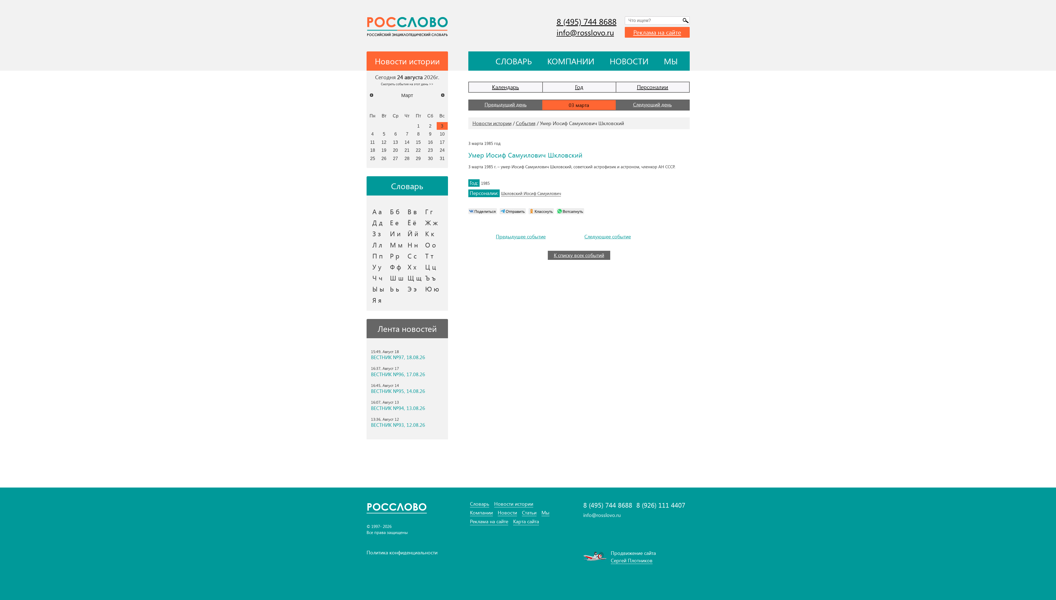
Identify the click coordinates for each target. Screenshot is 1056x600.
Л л (377, 244)
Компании (570, 61)
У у (376, 266)
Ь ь (394, 288)
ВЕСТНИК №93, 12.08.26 (398, 425)
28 (407, 158)
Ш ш (396, 277)
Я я (376, 300)
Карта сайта (526, 521)
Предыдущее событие (521, 236)
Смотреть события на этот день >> (407, 84)
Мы (671, 61)
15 (418, 142)
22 (418, 150)
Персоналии (652, 86)
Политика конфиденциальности (402, 552)
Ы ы (378, 288)
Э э (412, 288)
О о (430, 244)
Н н (413, 244)
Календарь (505, 86)
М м (396, 244)
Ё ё (412, 222)
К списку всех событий (579, 255)
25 (372, 158)
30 (430, 158)
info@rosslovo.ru (585, 32)
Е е (394, 222)
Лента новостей (407, 328)
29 (418, 158)
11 (372, 142)
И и (395, 233)
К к (429, 233)
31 (442, 158)
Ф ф (395, 266)
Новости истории (492, 123)
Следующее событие (607, 236)
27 (395, 158)
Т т (429, 255)
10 (442, 133)
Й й (413, 233)
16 (430, 142)
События (525, 123)
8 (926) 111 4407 (660, 505)
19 (383, 150)
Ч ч (377, 277)
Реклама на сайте (657, 32)
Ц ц (430, 266)
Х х (412, 266)
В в (412, 211)
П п (377, 255)
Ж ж (431, 222)
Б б (395, 211)
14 (407, 142)
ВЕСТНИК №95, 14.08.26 (398, 391)
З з (376, 233)
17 (442, 142)
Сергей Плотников (632, 560)
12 (383, 142)
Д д (377, 222)
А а (377, 211)
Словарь (514, 61)
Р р (394, 255)
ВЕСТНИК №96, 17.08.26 (398, 374)
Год (579, 86)
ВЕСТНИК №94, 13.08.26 (398, 408)
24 (442, 150)
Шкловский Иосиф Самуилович (531, 193)
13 (395, 142)
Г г (429, 211)
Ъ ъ (430, 277)
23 (430, 150)
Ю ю (432, 288)
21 (407, 150)
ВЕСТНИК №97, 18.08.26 (398, 357)
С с (412, 255)
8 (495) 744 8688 (587, 21)
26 (383, 158)
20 (395, 150)
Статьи (529, 513)
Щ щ (415, 277)
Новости (629, 61)
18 (372, 150)
